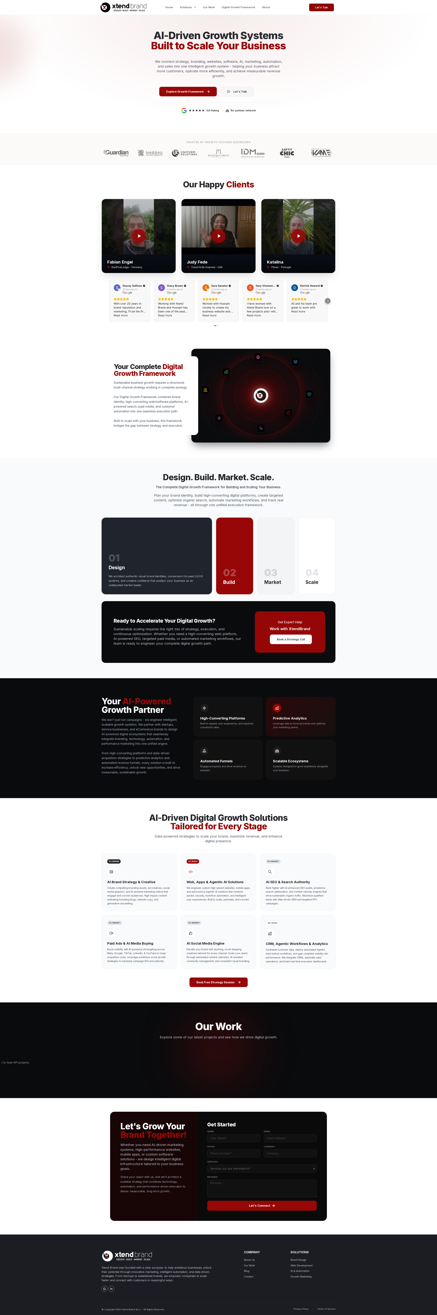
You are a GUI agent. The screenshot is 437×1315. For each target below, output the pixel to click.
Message (212, 1177)
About (266, 7)
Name (210, 1131)
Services (212, 1162)
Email (267, 1131)
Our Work (209, 7)
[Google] (105, 1289)
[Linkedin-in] (111, 1289)
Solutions (186, 7)
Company (269, 1147)
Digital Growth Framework (238, 7)
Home (169, 7)
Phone (211, 1147)
